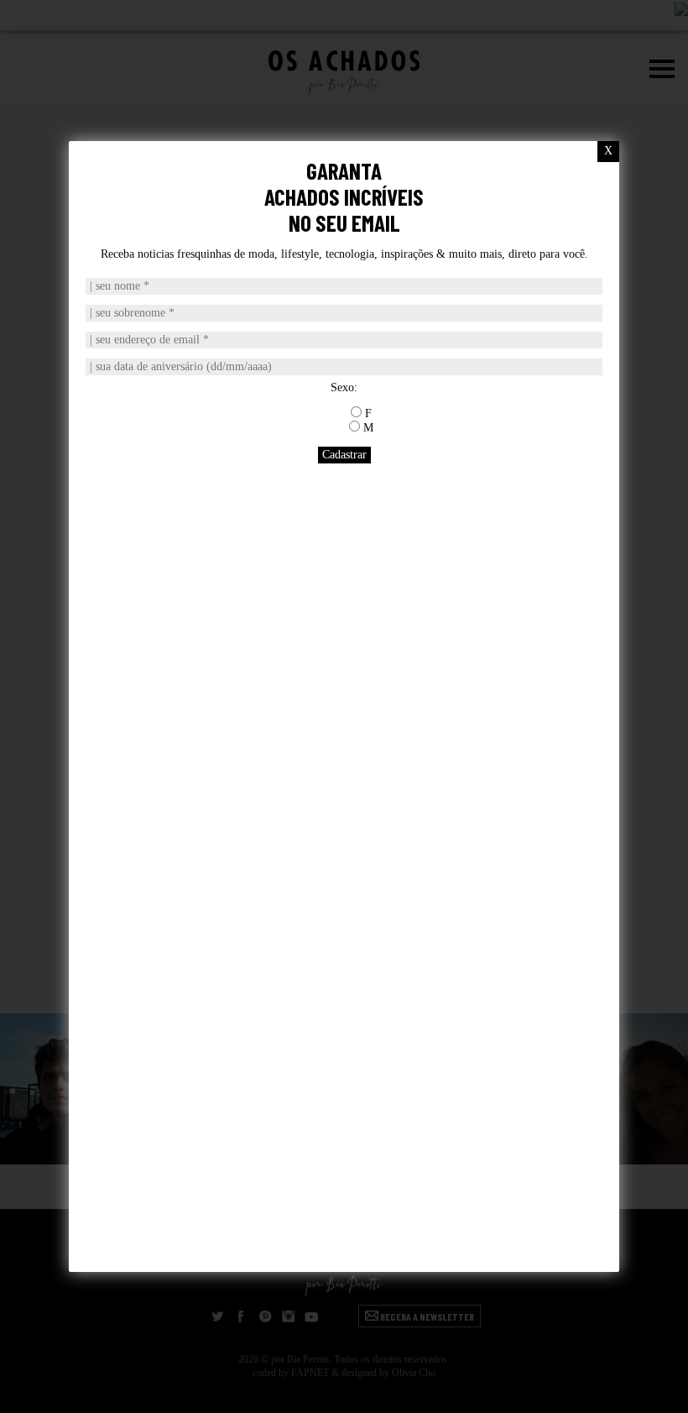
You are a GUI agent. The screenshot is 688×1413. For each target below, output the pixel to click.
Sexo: (344, 387)
